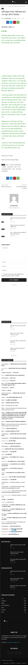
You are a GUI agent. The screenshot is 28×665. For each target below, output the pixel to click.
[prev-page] (2, 240)
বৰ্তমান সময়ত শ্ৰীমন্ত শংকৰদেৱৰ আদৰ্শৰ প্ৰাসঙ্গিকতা (17, 477)
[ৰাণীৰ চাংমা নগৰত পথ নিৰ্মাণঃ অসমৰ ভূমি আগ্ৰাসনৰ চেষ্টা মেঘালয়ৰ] (5, 335)
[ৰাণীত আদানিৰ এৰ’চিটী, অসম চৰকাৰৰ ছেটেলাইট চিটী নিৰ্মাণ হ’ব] (5, 342)
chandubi (4, 166)
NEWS (3, 229)
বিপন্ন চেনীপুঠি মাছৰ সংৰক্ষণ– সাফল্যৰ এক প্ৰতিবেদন (16, 461)
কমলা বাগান (12, 387)
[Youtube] (19, 652)
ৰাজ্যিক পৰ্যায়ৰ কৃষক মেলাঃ (6, 186)
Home (2, 6)
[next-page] (5, 240)
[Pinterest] (14, 22)
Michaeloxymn (4, 446)
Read (2, 400)
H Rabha (3, 390)
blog (2, 383)
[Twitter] (11, 22)
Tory (2, 454)
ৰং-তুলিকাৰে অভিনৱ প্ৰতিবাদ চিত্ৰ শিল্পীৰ (16, 529)
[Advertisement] (14, 60)
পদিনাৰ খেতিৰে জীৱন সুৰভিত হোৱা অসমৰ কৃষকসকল (18, 438)
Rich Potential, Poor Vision (12, 405)
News (14, 168)
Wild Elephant (5, 171)
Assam (7, 164)
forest (15, 166)
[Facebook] (7, 22)
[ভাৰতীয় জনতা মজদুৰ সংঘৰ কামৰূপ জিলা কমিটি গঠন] (5, 220)
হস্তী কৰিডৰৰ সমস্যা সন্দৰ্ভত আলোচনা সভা (12, 402)
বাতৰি (6, 6)
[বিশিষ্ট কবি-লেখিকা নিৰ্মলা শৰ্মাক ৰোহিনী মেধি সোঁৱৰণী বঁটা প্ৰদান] (5, 227)
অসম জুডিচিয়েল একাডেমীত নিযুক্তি (11, 400)
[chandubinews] (2, 18)
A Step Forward (10, 502)
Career (3, 397)
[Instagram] (12, 652)
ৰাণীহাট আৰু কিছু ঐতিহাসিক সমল (11, 428)
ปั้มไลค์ (3, 424)
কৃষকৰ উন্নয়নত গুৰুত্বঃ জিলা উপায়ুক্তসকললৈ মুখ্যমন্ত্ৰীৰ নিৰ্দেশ (16, 421)
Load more (13, 355)
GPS (19, 166)
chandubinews (8, 18)
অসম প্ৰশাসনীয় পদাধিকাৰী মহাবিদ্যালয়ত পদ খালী (14, 397)
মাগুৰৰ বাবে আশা (16, 372)
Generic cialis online (6, 393)
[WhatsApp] (18, 22)
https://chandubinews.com (14, 207)
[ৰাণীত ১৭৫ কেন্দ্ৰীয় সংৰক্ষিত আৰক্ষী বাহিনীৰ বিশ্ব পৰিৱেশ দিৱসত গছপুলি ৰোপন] (5, 234)
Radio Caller (18, 168)
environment (10, 166)
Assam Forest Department (15, 164)
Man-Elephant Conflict (6, 168)
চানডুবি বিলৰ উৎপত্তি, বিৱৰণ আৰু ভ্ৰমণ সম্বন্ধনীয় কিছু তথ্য (14, 375)
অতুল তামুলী (3, 499)
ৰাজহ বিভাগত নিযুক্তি (12, 441)
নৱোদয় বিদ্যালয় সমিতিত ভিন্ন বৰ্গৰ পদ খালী (12, 431)
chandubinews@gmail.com (13, 642)
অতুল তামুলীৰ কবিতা (13, 451)
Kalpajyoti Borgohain (6, 372)
